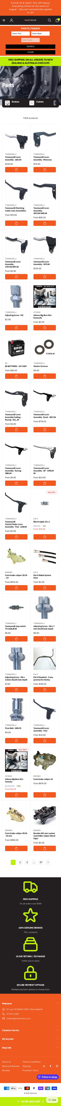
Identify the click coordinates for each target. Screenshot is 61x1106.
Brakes (15, 102)
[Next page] (48, 862)
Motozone (33, 1093)
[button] (4, 20)
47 (41, 862)
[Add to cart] (16, 169)
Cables (40, 102)
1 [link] (13, 862)
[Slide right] (56, 102)
